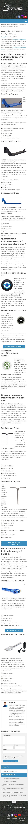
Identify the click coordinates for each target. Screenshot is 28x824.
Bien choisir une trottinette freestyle (13, 792)
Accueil (3, 24)
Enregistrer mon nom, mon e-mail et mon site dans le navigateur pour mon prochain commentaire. (13, 757)
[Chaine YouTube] (25, 16)
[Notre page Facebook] (19, 16)
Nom (4, 745)
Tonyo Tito (4, 37)
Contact (22, 820)
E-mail (16, 745)
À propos (22, 818)
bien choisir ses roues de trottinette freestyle (12, 789)
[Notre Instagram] (22, 16)
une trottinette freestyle (19, 39)
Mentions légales (12, 818)
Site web (5, 749)
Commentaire (7, 735)
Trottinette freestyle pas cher (11, 778)
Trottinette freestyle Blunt (10, 781)
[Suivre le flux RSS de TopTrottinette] (16, 16)
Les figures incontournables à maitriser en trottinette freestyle (14, 796)
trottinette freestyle (13, 24)
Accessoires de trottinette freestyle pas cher (13, 785)
